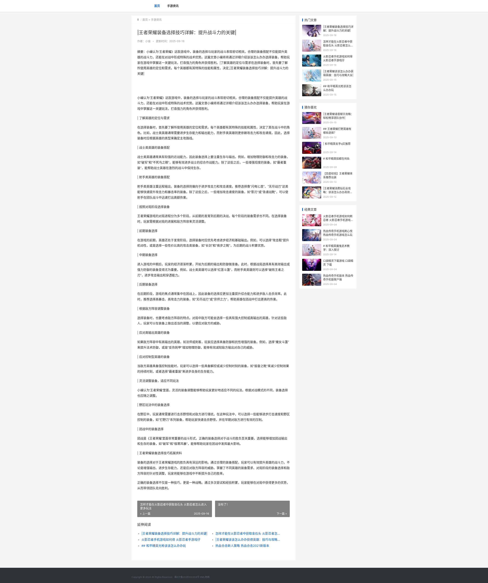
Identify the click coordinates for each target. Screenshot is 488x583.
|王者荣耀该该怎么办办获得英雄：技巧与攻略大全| (248, 539)
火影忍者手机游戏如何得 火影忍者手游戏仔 (170, 539)
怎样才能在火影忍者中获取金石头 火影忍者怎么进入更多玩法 (248, 533)
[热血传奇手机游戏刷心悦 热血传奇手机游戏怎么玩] (311, 231)
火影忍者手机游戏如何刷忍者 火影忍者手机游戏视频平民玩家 (338, 219)
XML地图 (204, 577)
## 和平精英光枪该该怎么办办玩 (163, 546)
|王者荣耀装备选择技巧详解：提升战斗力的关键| (174, 533)
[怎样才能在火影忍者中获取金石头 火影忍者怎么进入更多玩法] (311, 42)
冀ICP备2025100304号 (186, 577)
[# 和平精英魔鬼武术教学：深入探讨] (311, 246)
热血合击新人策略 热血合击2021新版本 (242, 546)
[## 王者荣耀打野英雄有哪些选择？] (311, 129)
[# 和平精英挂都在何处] (311, 159)
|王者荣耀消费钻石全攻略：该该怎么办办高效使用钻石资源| (337, 192)
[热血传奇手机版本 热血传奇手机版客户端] (311, 276)
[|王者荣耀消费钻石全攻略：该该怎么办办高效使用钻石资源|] (311, 188)
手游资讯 (173, 6)
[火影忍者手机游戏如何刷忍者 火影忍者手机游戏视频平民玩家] (311, 216)
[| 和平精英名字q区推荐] (311, 144)
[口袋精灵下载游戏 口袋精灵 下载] (311, 261)
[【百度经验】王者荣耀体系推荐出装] (311, 174)
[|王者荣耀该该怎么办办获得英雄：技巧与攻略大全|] (311, 71)
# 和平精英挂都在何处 (336, 158)
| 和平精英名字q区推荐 (337, 143)
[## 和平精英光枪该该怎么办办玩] (311, 86)
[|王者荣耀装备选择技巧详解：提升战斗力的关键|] (311, 27)
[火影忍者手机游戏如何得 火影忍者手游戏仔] (311, 57)
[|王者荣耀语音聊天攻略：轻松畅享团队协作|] (311, 114)
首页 (157, 6)
